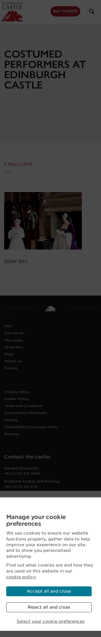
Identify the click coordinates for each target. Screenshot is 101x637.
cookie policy (21, 577)
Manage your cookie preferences (36, 520)
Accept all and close (49, 591)
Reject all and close (49, 607)
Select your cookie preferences (50, 621)
